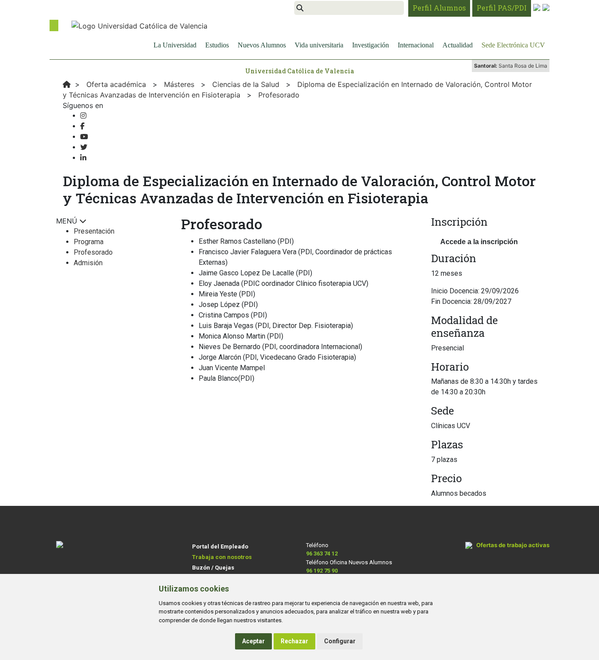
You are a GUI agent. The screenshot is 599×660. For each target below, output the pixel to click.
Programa (88, 242)
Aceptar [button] (253, 641)
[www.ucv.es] (67, 84)
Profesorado (93, 252)
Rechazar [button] (294, 641)
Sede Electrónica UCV (513, 45)
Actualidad (457, 45)
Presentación (94, 231)
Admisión (88, 263)
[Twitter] (83, 147)
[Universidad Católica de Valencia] (139, 25)
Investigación (370, 45)
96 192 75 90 (322, 570)
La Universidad (174, 45)
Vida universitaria (319, 45)
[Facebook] (82, 126)
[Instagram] (83, 116)
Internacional (416, 45)
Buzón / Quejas (213, 567)
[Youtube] (84, 137)
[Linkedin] (83, 158)
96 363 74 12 (322, 553)
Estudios (217, 45)
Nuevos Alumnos (262, 45)
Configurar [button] (340, 641)
